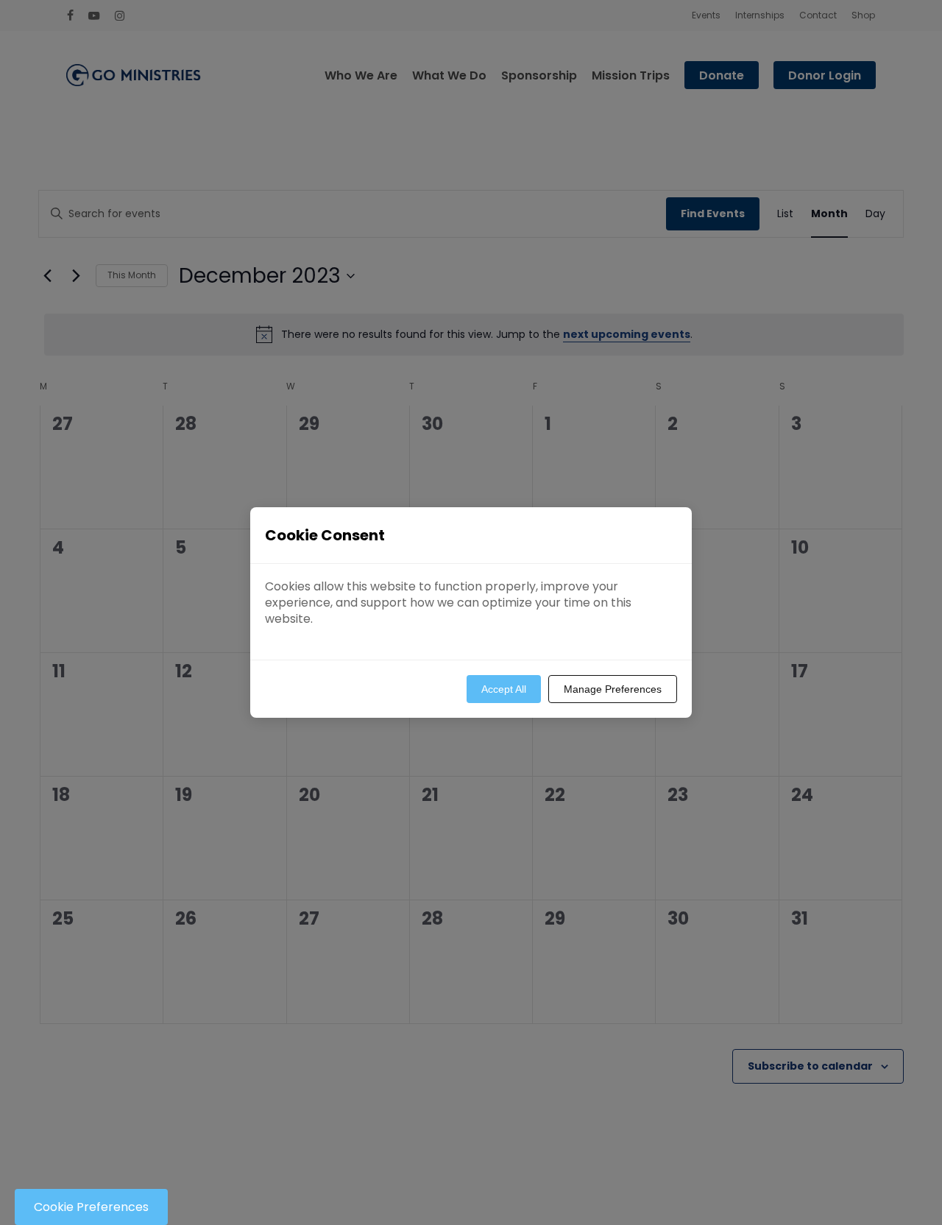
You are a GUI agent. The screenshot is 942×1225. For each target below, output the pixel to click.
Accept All (503, 689)
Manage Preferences (613, 689)
